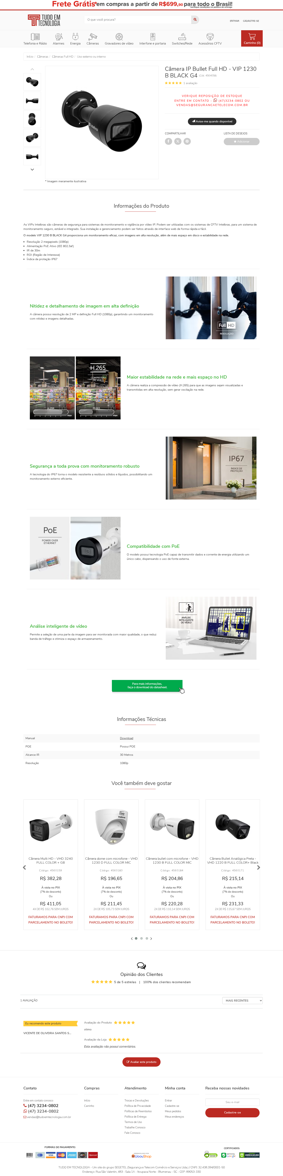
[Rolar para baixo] (32, 170)
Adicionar (242, 142)
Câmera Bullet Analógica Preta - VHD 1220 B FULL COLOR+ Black (233, 860)
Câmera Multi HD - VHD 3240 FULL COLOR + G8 (51, 860)
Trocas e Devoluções (137, 1100)
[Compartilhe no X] (177, 141)
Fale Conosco (132, 1133)
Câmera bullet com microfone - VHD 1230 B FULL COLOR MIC (172, 860)
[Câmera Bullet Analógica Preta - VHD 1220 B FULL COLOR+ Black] (233, 827)
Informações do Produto (141, 206)
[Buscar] (195, 20)
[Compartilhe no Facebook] (168, 141)
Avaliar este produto (142, 1062)
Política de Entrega (135, 1117)
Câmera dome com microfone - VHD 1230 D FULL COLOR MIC (111, 860)
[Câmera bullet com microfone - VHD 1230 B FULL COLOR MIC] (172, 827)
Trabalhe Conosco (135, 1127)
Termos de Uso (133, 1122)
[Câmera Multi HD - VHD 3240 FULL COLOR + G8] (51, 827)
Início (87, 1100)
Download (126, 738)
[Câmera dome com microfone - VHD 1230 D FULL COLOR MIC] (111, 827)
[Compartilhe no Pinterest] (187, 141)
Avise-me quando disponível (213, 121)
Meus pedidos (173, 1111)
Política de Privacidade (138, 1106)
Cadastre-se (251, 21)
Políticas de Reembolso (138, 1111)
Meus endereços (174, 1117)
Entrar (234, 21)
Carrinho (89, 1106)
